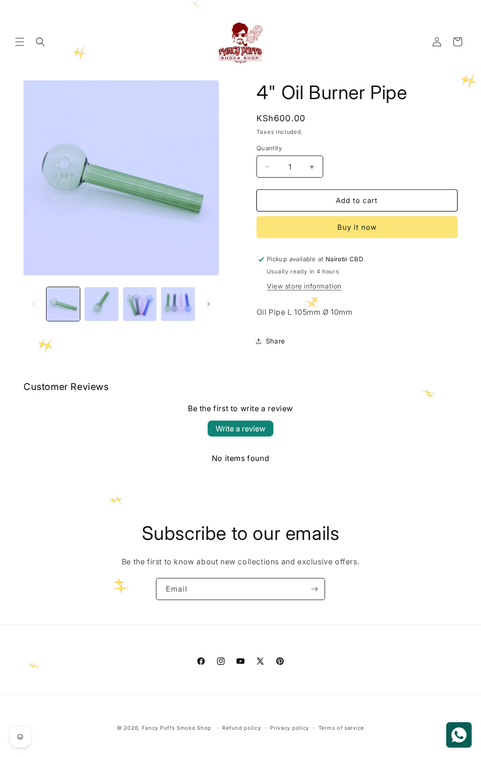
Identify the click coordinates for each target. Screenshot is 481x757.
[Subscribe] (314, 589)
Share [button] (275, 341)
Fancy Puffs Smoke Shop (176, 728)
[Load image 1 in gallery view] (63, 303)
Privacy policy (289, 728)
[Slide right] (208, 304)
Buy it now (357, 227)
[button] (19, 41)
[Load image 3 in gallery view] (139, 303)
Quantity (269, 148)
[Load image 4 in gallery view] (177, 303)
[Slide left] (33, 304)
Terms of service (341, 728)
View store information (304, 286)
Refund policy (241, 728)
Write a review (240, 428)
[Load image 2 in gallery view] (101, 303)
